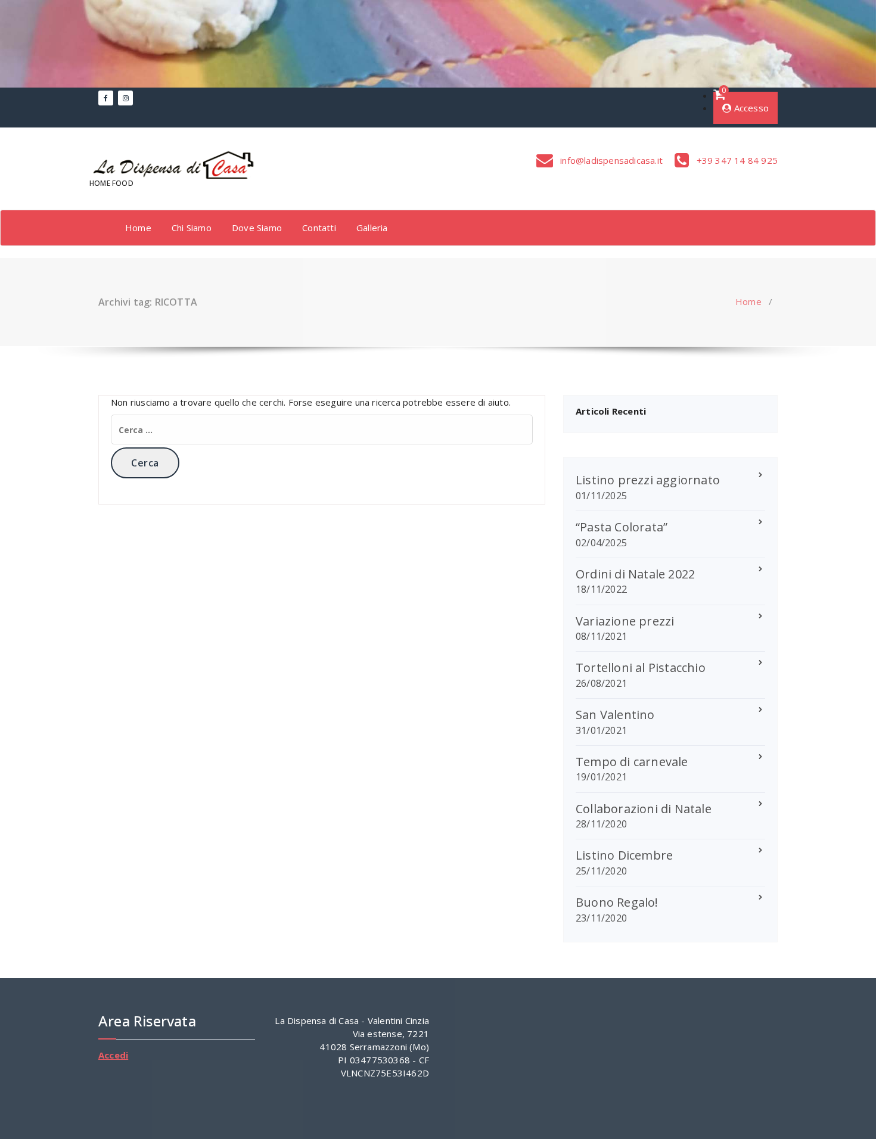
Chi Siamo (192, 228)
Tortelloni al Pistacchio (641, 667)
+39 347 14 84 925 (736, 160)
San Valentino (615, 715)
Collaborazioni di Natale (644, 809)
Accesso (750, 108)
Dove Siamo (257, 228)
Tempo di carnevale (632, 762)
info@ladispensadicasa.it (610, 160)
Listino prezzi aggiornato (648, 480)
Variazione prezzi (625, 621)
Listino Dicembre (624, 855)
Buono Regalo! (617, 902)
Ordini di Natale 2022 (635, 574)
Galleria (372, 228)
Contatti (319, 228)
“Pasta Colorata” (621, 527)
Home (138, 228)
